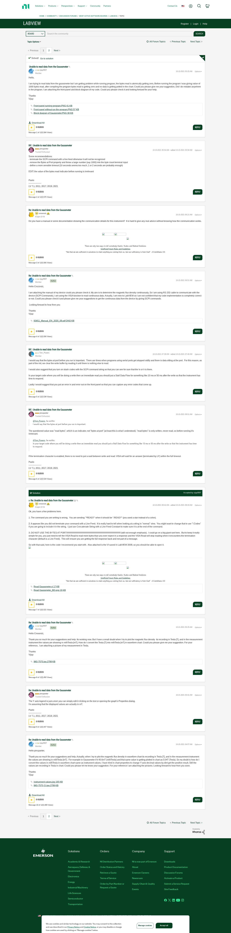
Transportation (75, 904)
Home (41, 16)
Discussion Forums (68, 16)
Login (195, 24)
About (135, 866)
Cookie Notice (90, 927)
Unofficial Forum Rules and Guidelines (115, 249)
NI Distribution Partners (111, 861)
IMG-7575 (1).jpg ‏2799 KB (46, 785)
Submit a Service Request (176, 883)
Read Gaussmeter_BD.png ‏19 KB (50, 590)
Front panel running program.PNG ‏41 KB (53, 106)
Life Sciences (74, 892)
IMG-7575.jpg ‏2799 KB (44, 661)
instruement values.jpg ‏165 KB (48, 782)
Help (205, 24)
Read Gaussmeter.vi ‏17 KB (46, 586)
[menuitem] (40, 6)
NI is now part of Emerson (144, 861)
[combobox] (118, 33)
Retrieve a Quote (108, 872)
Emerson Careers (140, 872)
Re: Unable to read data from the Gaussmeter (50, 210)
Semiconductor (75, 898)
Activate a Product (173, 878)
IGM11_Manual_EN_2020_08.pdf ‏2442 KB (54, 321)
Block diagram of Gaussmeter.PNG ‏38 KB (53, 113)
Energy (71, 881)
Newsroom (137, 878)
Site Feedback (171, 889)
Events (135, 889)
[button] (31, 127)
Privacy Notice (73, 927)
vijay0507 (197, 493)
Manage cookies (145, 925)
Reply (197, 127)
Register (185, 24)
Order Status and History (112, 866)
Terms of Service (108, 878)
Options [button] (197, 71)
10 (37, 805)
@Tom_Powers (39, 421)
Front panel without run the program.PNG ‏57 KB (56, 109)
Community (52, 16)
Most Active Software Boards (93, 16)
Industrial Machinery (78, 887)
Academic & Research (79, 861)
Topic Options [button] (33, 41)
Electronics (73, 876)
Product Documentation (176, 866)
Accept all (164, 925)
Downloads (169, 861)
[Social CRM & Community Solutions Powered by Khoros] (199, 831)
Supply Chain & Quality (143, 883)
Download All (38, 123)
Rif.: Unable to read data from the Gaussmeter (50, 145)
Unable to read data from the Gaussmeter (49, 66)
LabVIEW (113, 16)
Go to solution (46, 58)
